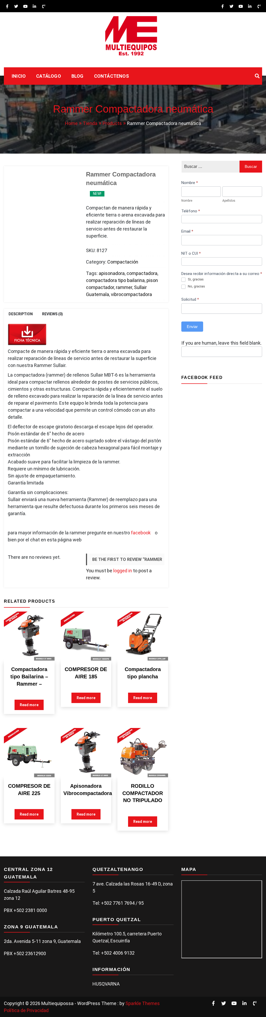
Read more (29, 705)
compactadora (142, 273)
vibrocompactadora (131, 294)
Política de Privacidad (26, 1010)
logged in (122, 570)
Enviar (192, 326)
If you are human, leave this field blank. (221, 343)
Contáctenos (111, 76)
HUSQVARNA (106, 984)
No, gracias (196, 286)
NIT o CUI (191, 253)
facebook (141, 532)
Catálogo (48, 76)
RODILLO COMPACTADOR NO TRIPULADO (142, 793)
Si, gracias (196, 279)
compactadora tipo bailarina (115, 280)
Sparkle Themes (142, 1003)
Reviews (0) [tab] (52, 314)
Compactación (122, 262)
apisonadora (112, 273)
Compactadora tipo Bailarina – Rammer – (29, 676)
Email (187, 231)
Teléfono (190, 211)
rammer (124, 287)
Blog (77, 76)
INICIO (19, 76)
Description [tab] (21, 314)
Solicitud (190, 299)
